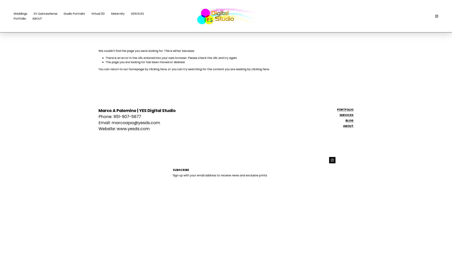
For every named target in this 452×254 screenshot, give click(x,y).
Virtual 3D (98, 14)
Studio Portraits (74, 14)
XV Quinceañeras (45, 14)
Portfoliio (20, 19)
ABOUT (37, 19)
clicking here (158, 69)
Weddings (20, 14)
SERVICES (137, 14)
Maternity (118, 14)
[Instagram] (436, 16)
